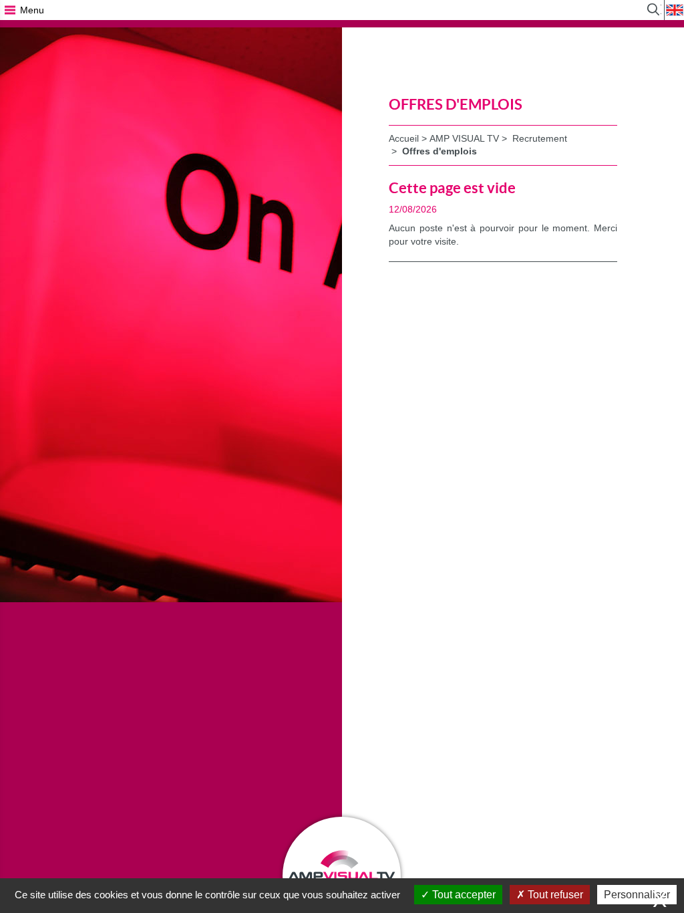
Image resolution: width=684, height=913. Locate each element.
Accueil (404, 138)
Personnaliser (637, 894)
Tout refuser (554, 894)
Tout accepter (463, 894)
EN (674, 10)
